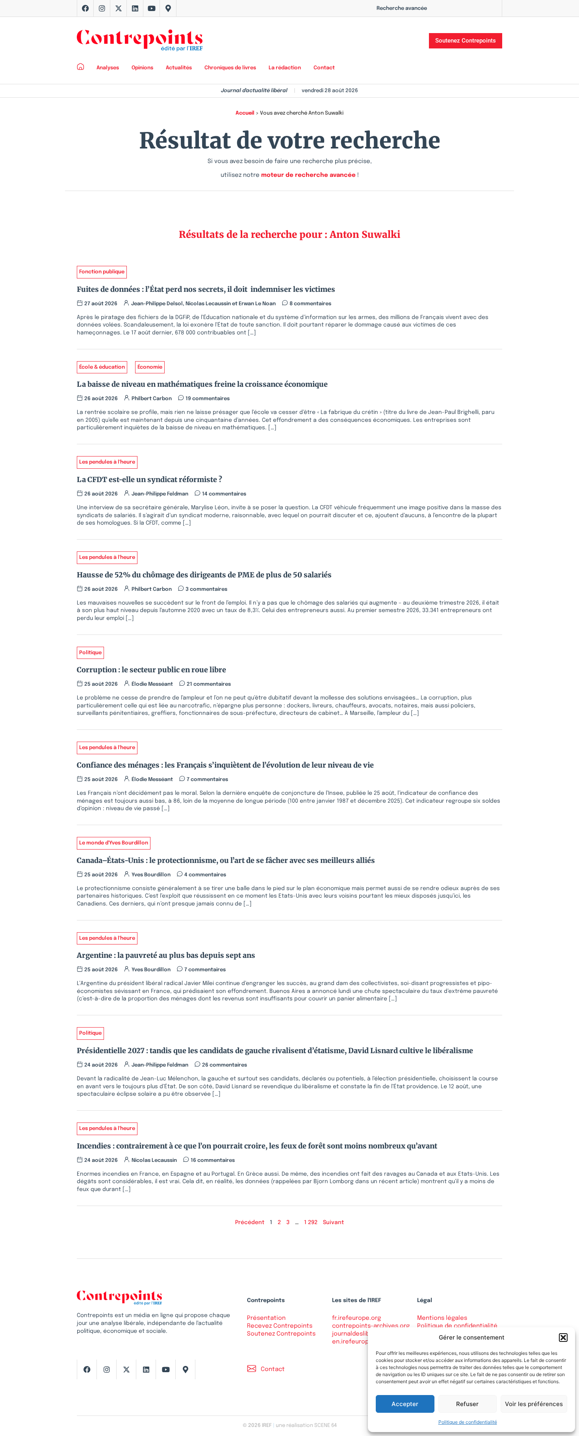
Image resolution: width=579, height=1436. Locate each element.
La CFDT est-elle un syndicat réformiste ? (151, 479)
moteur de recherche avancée (308, 175)
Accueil (245, 113)
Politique (90, 652)
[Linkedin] (135, 8)
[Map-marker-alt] (168, 8)
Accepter (405, 1404)
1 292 (310, 1222)
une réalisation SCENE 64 (306, 1425)
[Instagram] (102, 8)
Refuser (467, 1404)
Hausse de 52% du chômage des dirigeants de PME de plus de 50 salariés (204, 574)
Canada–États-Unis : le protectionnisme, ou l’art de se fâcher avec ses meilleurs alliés (226, 860)
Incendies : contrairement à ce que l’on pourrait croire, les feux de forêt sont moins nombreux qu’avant (257, 1145)
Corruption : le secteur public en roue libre (151, 669)
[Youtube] (151, 8)
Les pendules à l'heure (107, 462)
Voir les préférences (534, 1404)
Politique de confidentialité (467, 1422)
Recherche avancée (402, 8)
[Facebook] (85, 8)
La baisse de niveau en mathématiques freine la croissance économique (202, 384)
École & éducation (102, 367)
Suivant (333, 1222)
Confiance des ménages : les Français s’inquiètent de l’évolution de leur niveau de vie (225, 765)
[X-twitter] (118, 8)
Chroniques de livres (230, 68)
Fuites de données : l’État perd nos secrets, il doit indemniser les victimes (206, 289)
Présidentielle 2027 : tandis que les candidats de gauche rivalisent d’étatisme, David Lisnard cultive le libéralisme (275, 1050)
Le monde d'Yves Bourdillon (113, 843)
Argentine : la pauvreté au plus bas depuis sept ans (166, 955)
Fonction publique (101, 272)
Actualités (179, 68)
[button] (563, 1337)
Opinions (142, 68)
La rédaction (285, 68)
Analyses (107, 68)
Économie (149, 367)
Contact (324, 68)
